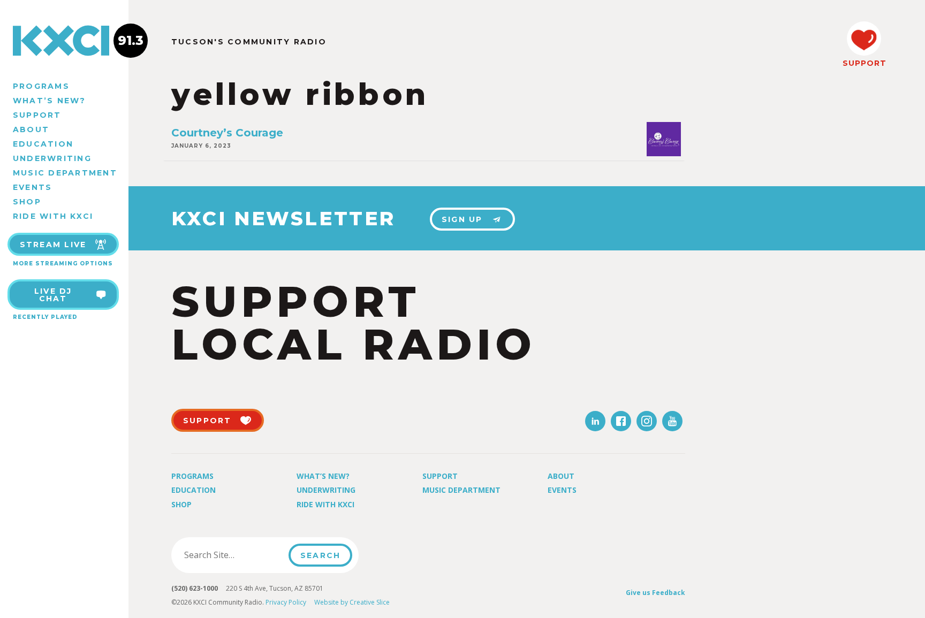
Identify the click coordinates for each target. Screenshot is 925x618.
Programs (41, 86)
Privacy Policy (286, 602)
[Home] (64, 40)
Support (37, 115)
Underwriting (52, 158)
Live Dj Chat (53, 294)
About (31, 129)
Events (32, 187)
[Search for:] (233, 555)
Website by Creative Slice (352, 602)
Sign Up (462, 219)
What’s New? (49, 100)
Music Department (65, 173)
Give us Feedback (655, 592)
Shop (27, 202)
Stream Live (53, 244)
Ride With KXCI (53, 216)
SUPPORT (864, 63)
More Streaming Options (63, 263)
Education (43, 144)
